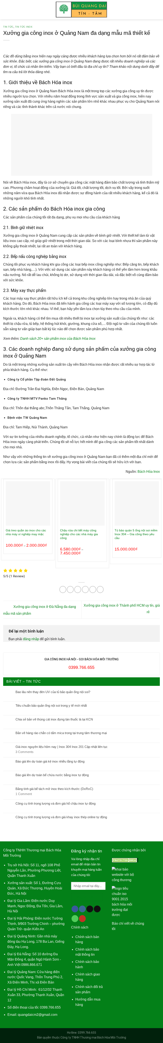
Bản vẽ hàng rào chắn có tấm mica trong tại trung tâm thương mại (61, 733)
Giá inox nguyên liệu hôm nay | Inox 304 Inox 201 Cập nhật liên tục (61, 747)
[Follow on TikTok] (89, 909)
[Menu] (5, 9)
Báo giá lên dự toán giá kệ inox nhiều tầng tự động (49, 761)
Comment (23, 794)
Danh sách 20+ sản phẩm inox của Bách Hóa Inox (58, 338)
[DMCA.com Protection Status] (125, 860)
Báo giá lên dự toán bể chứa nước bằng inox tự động (52, 775)
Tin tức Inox (23, 26)
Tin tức (8, 26)
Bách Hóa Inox (149, 471)
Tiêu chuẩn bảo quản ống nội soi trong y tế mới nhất (51, 705)
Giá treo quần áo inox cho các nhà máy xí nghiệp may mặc (26, 532)
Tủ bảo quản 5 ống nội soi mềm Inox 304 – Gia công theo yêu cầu (136, 534)
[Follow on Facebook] (75, 909)
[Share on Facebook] (70, 589)
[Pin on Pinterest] (92, 589)
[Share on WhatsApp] (62, 589)
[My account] (150, 9)
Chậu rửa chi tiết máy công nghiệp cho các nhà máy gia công (79, 534)
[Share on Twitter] (77, 589)
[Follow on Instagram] (82, 909)
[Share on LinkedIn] (100, 589)
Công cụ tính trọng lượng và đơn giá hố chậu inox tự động (55, 803)
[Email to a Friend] (85, 589)
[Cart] (158, 9)
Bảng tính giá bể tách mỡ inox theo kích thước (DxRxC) (54, 789)
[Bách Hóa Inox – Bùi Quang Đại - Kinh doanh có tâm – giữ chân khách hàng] (82, 9)
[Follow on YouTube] (82, 918)
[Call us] (75, 918)
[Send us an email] (97, 909)
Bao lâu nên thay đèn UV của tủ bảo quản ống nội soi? (52, 692)
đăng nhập (31, 639)
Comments (24, 752)
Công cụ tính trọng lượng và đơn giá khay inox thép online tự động (61, 817)
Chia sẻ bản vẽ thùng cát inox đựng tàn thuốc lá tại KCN (54, 719)
